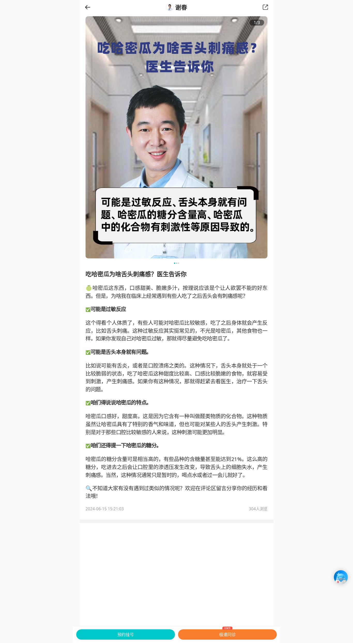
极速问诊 (227, 633)
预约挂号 (125, 634)
